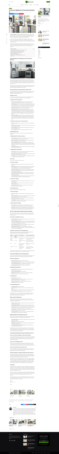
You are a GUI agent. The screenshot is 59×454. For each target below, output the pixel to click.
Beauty (31, 4)
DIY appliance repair (27, 399)
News (38, 55)
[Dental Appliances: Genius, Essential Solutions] (32, 421)
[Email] (6, 43)
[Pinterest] (6, 41)
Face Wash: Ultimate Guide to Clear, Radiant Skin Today (46, 43)
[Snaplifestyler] (29, 2)
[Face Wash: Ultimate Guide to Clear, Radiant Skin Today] (40, 44)
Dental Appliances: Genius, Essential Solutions (31, 425)
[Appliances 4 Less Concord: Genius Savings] (13, 421)
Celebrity (22, 4)
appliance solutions (22, 399)
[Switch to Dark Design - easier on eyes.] (48, 4)
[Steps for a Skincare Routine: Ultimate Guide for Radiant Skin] (40, 35)
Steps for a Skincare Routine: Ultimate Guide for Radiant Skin (46, 35)
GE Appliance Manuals (23, 251)
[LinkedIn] (6, 39)
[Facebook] (6, 36)
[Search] (49, 5)
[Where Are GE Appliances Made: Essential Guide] (14, 392)
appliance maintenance (11, 399)
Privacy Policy (43, 444)
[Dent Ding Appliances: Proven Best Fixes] (22, 421)
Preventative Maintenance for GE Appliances (16, 52)
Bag (34, 4)
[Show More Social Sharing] (24, 13)
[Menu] (9, 5)
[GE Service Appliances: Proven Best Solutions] (22, 24)
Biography (39, 51)
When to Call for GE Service (14, 53)
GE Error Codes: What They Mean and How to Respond (17, 51)
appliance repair (17, 399)
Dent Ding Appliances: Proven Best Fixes (22, 425)
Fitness (37, 4)
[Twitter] (6, 38)
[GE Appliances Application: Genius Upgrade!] (31, 392)
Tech (38, 56)
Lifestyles (26, 4)
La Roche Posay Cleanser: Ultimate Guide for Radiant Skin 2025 (46, 40)
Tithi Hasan (14, 407)
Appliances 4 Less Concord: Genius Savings (12, 425)
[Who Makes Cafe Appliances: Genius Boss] (22, 392)
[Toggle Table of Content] (33, 49)
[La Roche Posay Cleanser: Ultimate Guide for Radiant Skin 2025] (40, 40)
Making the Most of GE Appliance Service (16, 54)
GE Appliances (31, 399)
